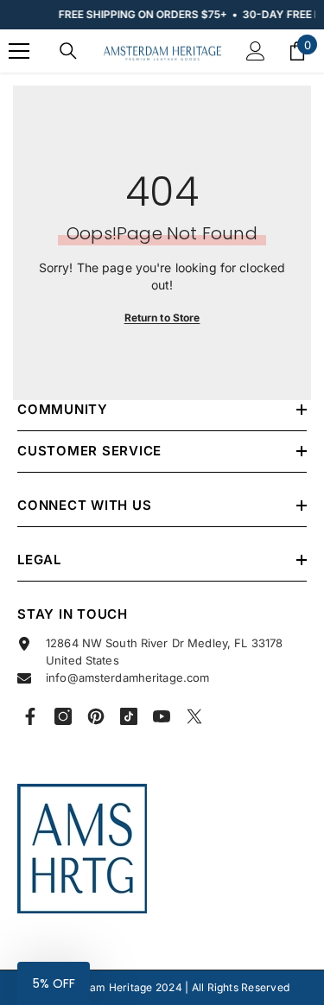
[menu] (19, 51)
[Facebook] (30, 716)
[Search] (68, 51)
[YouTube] (162, 716)
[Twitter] (194, 716)
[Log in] (255, 50)
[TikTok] (129, 716)
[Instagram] (63, 716)
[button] (53, 983)
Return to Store (162, 317)
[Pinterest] (96, 716)
